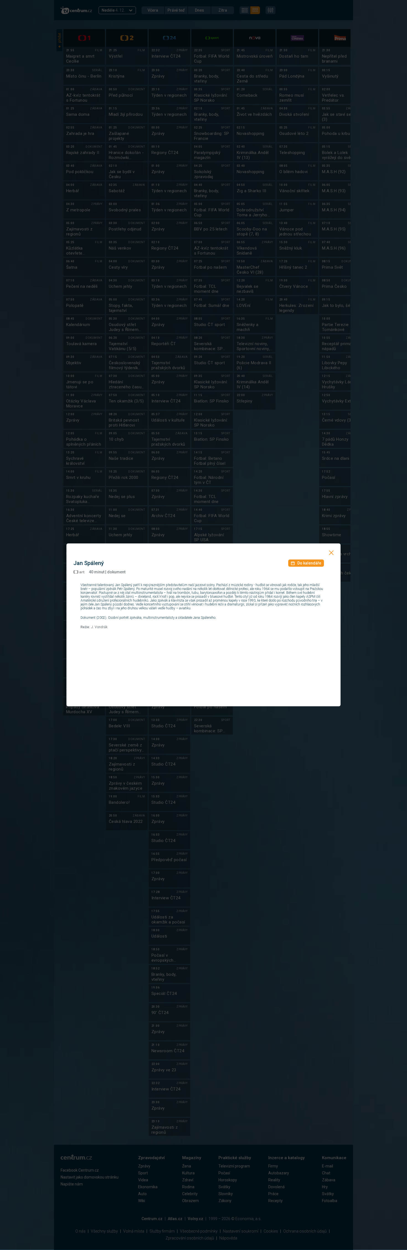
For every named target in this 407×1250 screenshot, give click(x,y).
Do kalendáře (309, 563)
